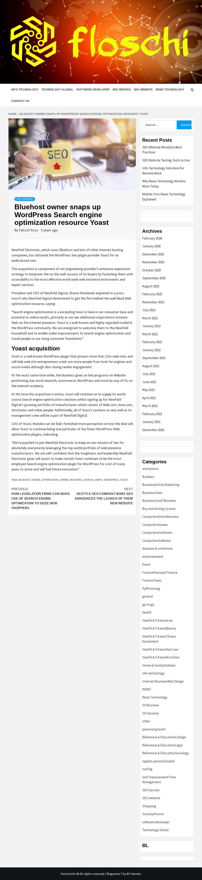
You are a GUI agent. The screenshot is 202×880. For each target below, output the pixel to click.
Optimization (50, 479)
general (147, 596)
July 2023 (148, 310)
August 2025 (150, 286)
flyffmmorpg (151, 588)
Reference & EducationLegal (162, 745)
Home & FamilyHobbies (159, 665)
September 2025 (154, 278)
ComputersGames (155, 524)
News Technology (170, 89)
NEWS (146, 689)
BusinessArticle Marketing (160, 484)
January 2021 (151, 422)
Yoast (124, 479)
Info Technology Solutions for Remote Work (163, 170)
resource (76, 479)
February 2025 (152, 294)
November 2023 (153, 302)
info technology (24, 89)
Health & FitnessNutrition (160, 657)
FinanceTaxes (151, 580)
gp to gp (148, 604)
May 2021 (148, 390)
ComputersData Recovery (160, 516)
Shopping (149, 806)
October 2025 (151, 270)
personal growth (154, 729)
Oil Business (150, 705)
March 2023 (150, 318)
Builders (148, 477)
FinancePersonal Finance (159, 572)
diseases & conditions (157, 548)
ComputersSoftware (156, 540)
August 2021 (150, 366)
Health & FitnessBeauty (159, 628)
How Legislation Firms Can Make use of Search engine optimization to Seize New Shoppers (40, 498)
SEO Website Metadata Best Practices (162, 150)
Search (88, 479)
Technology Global (57, 89)
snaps (98, 479)
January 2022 (151, 350)
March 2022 (150, 334)
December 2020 (153, 430)
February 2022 (152, 342)
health (147, 612)
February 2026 (152, 238)
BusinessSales (152, 493)
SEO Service (121, 89)
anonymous (150, 469)
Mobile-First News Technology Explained (163, 196)
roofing (147, 769)
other (146, 721)
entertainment (152, 556)
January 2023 (151, 326)
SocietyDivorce (153, 814)
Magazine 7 (114, 874)
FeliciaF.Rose (29, 230)
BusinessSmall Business (159, 500)
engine (36, 479)
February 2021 (152, 414)
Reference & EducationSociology (165, 753)
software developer (92, 89)
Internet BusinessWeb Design (163, 681)
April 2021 (149, 398)
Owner (64, 479)
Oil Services (150, 713)
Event (146, 564)
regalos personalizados (158, 761)
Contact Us (20, 100)
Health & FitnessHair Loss (160, 649)
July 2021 (148, 374)
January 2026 (151, 246)
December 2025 (153, 254)
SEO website (143, 89)
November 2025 (153, 262)
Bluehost (25, 479)
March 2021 (150, 406)
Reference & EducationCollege (164, 737)
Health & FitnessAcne (157, 620)
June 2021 (149, 382)
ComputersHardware (157, 532)
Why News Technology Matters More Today (164, 183)
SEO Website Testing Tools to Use (166, 160)
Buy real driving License (159, 509)
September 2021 (154, 358)
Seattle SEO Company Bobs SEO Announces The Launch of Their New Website (104, 496)
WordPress (111, 479)
